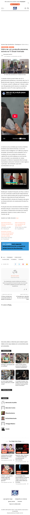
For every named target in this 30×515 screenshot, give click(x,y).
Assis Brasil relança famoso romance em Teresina (7, 224)
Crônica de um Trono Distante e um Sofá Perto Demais (6, 457)
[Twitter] (19, 264)
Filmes (24, 452)
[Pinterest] (23, 264)
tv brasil (21, 259)
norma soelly (6, 259)
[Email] (26, 264)
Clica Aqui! (15, 4)
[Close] (28, 3)
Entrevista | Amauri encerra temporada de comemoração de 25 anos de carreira (7, 234)
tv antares (14, 259)
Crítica (18, 452)
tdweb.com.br (19, 513)
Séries (11, 47)
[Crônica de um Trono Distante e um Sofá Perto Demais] (7, 449)
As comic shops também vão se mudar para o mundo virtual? (7, 383)
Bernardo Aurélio (8, 54)
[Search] (28, 8)
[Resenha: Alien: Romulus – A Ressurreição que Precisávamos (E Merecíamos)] (22, 449)
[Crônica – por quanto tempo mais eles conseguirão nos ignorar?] (7, 469)
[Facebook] (15, 264)
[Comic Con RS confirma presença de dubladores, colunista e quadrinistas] (22, 358)
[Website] (24, 289)
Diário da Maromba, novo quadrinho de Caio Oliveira (20, 224)
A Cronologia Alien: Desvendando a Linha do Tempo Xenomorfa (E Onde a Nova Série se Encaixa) (22, 479)
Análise (4, 450)
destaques (9, 257)
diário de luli (18, 257)
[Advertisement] (15, 26)
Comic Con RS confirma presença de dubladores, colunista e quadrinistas (21, 366)
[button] (11, 183)
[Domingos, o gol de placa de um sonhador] (7, 358)
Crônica (11, 450)
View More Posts (15, 277)
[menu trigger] (3, 8)
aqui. (17, 218)
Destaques (4, 47)
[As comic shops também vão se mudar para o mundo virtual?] (7, 375)
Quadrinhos (5, 473)
